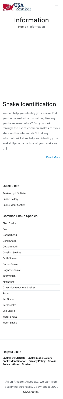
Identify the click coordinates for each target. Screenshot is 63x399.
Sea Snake (9, 310)
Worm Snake (10, 322)
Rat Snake (8, 299)
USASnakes (30, 391)
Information (9, 275)
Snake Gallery (10, 198)
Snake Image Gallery (40, 357)
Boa (5, 229)
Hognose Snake (12, 269)
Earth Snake (9, 258)
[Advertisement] (31, 65)
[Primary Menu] (56, 7)
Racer (6, 293)
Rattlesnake (9, 304)
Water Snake (10, 316)
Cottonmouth (10, 246)
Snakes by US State (14, 193)
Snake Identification (29, 104)
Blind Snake (9, 223)
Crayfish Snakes (12, 252)
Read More (53, 157)
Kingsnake (9, 281)
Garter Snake (10, 264)
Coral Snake (9, 240)
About (16, 364)
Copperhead (10, 234)
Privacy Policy (37, 361)
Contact (26, 364)
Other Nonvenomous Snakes (19, 287)
